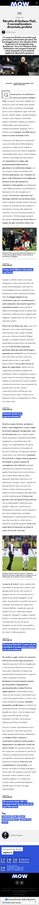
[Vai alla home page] (19, 4)
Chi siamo (17, 894)
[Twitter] (10, 859)
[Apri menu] (36, 2)
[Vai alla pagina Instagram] (22, 883)
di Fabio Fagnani (11, 32)
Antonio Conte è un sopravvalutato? (12, 415)
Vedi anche (7, 265)
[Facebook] (4, 859)
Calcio (5, 822)
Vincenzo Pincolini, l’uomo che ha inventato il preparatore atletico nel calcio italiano (19, 647)
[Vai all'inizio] (19, 876)
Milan (22, 816)
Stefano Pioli (25, 819)
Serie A (15, 816)
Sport (19, 14)
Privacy (23, 894)
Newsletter (25, 860)
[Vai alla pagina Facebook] (17, 883)
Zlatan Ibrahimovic (10, 819)
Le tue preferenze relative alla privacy (21, 899)
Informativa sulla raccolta (11, 903)
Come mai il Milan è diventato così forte (18, 271)
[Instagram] (16, 859)
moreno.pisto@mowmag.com (15, 870)
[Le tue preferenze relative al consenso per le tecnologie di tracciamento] (35, 901)
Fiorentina (6, 816)
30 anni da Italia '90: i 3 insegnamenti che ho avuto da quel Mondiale (18, 804)
